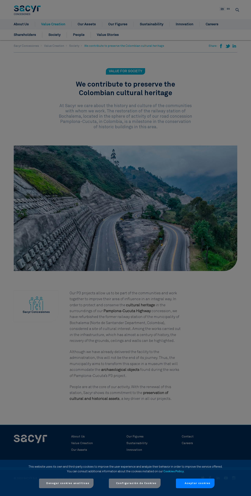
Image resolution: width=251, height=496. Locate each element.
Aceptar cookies (197, 483)
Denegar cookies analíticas (67, 483)
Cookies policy (173, 471)
